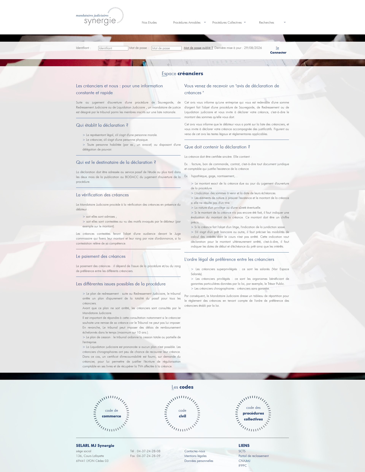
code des (253, 413)
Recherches (266, 22)
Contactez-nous (194, 451)
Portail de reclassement (254, 456)
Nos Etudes (149, 22)
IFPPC (243, 465)
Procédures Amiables (186, 22)
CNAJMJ (244, 460)
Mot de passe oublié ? (198, 47)
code (182, 413)
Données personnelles (198, 460)
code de (111, 413)
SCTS (242, 451)
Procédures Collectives (227, 22)
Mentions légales (195, 456)
